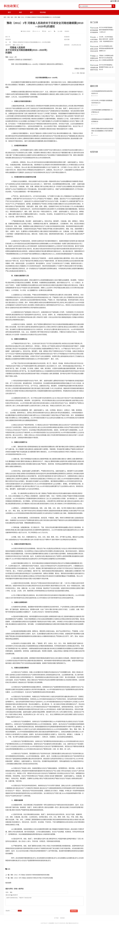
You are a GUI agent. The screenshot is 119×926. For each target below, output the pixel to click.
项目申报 (43, 12)
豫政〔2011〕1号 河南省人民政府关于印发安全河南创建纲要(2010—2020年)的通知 (39, 17)
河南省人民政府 (26, 31)
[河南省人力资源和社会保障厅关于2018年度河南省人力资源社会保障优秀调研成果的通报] (94, 58)
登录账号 (15, 895)
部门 (31, 12)
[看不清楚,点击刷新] (20, 911)
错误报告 (67, 31)
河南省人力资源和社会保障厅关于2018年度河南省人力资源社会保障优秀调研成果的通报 (106, 58)
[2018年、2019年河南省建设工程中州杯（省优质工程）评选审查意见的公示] (94, 39)
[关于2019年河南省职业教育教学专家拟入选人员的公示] (94, 67)
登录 (113, 1)
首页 (9, 12)
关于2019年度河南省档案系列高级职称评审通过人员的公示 (106, 30)
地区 (20, 12)
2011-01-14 (37, 31)
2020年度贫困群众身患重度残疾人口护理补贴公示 (101, 111)
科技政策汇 (11, 6)
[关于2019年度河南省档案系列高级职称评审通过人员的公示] (94, 30)
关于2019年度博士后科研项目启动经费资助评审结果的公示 (106, 48)
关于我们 (56, 918)
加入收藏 (60, 31)
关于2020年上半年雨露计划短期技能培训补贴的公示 (101, 101)
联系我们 (62, 918)
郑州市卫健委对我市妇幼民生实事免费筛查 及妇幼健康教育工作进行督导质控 (102, 131)
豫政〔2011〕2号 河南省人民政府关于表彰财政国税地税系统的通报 (30, 875)
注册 (117, 1)
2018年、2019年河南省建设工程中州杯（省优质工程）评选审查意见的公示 (106, 39)
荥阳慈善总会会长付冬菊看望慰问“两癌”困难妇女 (102, 120)
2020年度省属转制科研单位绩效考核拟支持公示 (101, 92)
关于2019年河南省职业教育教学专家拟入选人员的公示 (106, 67)
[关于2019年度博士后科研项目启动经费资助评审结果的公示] (94, 49)
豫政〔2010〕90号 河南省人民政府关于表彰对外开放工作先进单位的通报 (32, 878)
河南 (8, 17)
